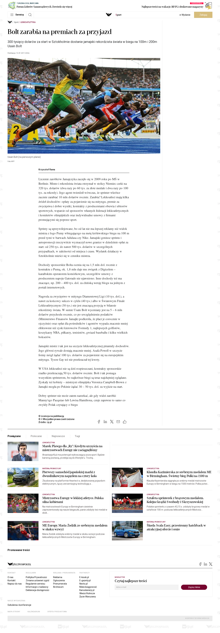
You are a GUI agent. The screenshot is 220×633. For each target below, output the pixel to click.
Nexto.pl (83, 583)
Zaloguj (203, 15)
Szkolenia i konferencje (19, 605)
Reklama (57, 577)
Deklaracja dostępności (37, 590)
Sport (16, 22)
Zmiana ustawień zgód (37, 580)
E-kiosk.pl (84, 577)
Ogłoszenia (59, 580)
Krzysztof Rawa (46, 169)
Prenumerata (60, 583)
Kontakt (11, 580)
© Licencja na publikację (51, 416)
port (118, 14)
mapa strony (14, 612)
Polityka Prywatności (36, 577)
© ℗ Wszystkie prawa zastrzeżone (56, 419)
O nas (10, 577)
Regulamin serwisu (35, 583)
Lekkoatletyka (28, 22)
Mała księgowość (88, 587)
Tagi (77, 436)
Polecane (36, 436)
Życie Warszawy (87, 596)
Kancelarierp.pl (86, 590)
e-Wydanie (185, 15)
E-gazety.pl (85, 580)
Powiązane (14, 436)
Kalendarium (34, 612)
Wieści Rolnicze (87, 593)
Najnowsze (58, 436)
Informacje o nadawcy (37, 587)
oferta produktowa (57, 612)
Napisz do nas (15, 583)
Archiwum (58, 587)
